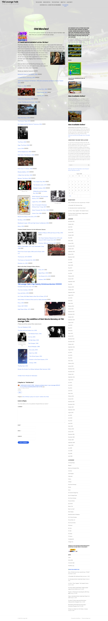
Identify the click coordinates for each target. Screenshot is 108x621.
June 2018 (70, 262)
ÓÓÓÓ (26, 306)
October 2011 (71, 374)
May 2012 (70, 358)
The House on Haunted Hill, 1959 (26, 260)
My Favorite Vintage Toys (73, 492)
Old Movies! (65, 5)
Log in (69, 557)
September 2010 (71, 409)
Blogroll (69, 465)
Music (69, 490)
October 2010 (71, 407)
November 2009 (71, 437)
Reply (20, 392)
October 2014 (71, 289)
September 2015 (71, 281)
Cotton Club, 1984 (37, 213)
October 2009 (71, 439)
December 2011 (71, 368)
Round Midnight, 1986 (34, 346)
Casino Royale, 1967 (42, 92)
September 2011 (71, 377)
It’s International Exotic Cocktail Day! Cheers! (77, 208)
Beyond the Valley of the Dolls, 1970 (27, 216)
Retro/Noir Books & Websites (74, 514)
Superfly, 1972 (41, 95)
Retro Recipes (71, 511)
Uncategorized (71, 539)
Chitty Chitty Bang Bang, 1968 (26, 99)
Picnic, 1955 (21, 303)
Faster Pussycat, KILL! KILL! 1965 (40, 210)
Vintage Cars (70, 541)
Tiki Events (70, 525)
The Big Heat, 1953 (23, 366)
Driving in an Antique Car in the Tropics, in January (78, 609)
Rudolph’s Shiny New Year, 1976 (26, 286)
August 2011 (70, 379)
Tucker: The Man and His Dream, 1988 (28, 102)
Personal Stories (71, 501)
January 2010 (70, 431)
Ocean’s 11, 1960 (22, 86)
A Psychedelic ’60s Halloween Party (75, 205)
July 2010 (70, 415)
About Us (63, 2)
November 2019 (71, 246)
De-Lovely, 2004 (33, 350)
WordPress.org (71, 565)
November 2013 (71, 314)
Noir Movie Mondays (72, 498)
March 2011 (70, 393)
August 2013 (70, 322)
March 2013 (70, 333)
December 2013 (71, 311)
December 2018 (71, 257)
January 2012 (70, 366)
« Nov (70, 196)
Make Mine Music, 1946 (24, 117)
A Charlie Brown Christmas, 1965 (26, 77)
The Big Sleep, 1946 (33, 340)
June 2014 (70, 298)
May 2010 (70, 420)
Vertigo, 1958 (32, 363)
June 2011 (70, 385)
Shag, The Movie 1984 (24, 145)
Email (19, 430)
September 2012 (71, 347)
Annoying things (71, 462)
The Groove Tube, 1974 (24, 121)
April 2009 (70, 456)
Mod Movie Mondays (72, 484)
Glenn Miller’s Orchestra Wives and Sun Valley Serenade (32, 299)
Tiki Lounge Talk (10, 1)
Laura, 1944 (21, 148)
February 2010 (71, 428)
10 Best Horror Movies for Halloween (27, 375)
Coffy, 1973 (41, 269)
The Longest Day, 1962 (39, 181)
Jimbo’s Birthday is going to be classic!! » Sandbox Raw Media (35, 396)
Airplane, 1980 (42, 279)
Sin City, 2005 (31, 337)
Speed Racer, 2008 (43, 273)
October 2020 (71, 235)
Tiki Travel (70, 533)
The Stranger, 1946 (33, 343)
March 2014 (70, 303)
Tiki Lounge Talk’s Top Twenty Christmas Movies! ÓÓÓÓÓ (40, 284)
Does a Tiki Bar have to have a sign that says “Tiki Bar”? (79, 202)
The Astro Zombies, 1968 (24, 290)
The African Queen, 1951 (35, 356)
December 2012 (71, 338)
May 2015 (70, 284)
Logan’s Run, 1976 (37, 201)
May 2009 (70, 453)
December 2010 (71, 401)
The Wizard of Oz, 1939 (44, 276)
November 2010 (71, 404)
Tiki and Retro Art (71, 520)
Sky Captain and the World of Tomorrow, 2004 (30, 124)
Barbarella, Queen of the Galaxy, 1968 (28, 74)
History (69, 479)
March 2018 (70, 265)
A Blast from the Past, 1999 (25, 175)
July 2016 (70, 273)
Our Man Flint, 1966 (42, 89)
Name (19, 425)
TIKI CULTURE (39, 2)
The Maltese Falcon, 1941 (35, 333)
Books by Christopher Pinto (73, 468)
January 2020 (70, 243)
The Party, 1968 (22, 142)
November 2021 (71, 221)
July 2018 (70, 259)
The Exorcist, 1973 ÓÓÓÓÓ (25, 257)
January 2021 (70, 232)
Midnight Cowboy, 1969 (39, 188)
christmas (70, 470)
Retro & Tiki (70, 506)
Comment (20, 406)
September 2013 (71, 319)
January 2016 (70, 278)
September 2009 (71, 442)
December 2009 (71, 434)
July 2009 (70, 448)
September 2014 (71, 292)
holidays (69, 481)
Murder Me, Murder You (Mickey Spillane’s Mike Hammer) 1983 (34, 369)
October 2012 (71, 344)
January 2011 (70, 399)
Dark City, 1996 (33, 353)
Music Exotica (46, 2)
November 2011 (71, 371)
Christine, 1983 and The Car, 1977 (47, 243)
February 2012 (71, 363)
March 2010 (70, 426)
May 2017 (70, 268)
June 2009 (70, 450)
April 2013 (70, 330)
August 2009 (70, 445)
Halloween (70, 476)
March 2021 (70, 229)
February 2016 (71, 276)
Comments (71, 562)
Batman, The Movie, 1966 (24, 178)
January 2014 (70, 308)
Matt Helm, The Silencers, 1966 (26, 155)
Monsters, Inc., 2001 (23, 263)
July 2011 (70, 382)
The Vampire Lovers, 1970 (40, 185)
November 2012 (71, 341)
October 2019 (71, 248)
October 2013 (71, 317)
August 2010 (70, 412)
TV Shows (70, 536)
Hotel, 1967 (21, 306)
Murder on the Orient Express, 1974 (38, 359)
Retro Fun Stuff (71, 509)
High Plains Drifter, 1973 (24, 309)
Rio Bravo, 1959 (22, 220)
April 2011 (70, 390)
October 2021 (71, 224)
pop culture (70, 503)
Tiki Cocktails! (55, 2)
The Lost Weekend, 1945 (24, 327)
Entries (70, 560)
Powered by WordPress (75, 618)
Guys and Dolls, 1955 (23, 293)
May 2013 (70, 328)
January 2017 (70, 270)
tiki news (70, 528)
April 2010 (70, 423)
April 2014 (70, 300)
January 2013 (70, 336)
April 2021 (70, 227)
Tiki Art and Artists (72, 522)
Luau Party (69, 2)
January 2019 (70, 254)
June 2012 (70, 355)
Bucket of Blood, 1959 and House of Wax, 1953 (50, 233)
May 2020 (70, 237)
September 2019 (71, 251)
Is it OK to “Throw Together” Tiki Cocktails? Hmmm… (78, 210)
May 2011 (70, 388)
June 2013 (70, 325)
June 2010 (70, 418)
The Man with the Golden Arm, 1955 (27, 330)
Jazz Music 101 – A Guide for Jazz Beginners (50, 5)
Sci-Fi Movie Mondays (72, 517)
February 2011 (71, 396)
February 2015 (71, 287)
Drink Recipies (71, 473)
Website (20, 436)
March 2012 (70, 360)
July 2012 (70, 352)
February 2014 (71, 306)
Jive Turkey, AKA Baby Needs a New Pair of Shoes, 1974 (32, 296)
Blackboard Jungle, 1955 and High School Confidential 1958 (33, 223)
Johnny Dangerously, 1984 (25, 151)
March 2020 (70, 240)
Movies (69, 487)
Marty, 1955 (21, 226)
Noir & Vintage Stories (72, 495)
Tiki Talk (69, 530)
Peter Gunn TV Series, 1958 (25, 168)
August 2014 (70, 295)
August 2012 (70, 349)
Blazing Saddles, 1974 (24, 172)
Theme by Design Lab (86, 618)
